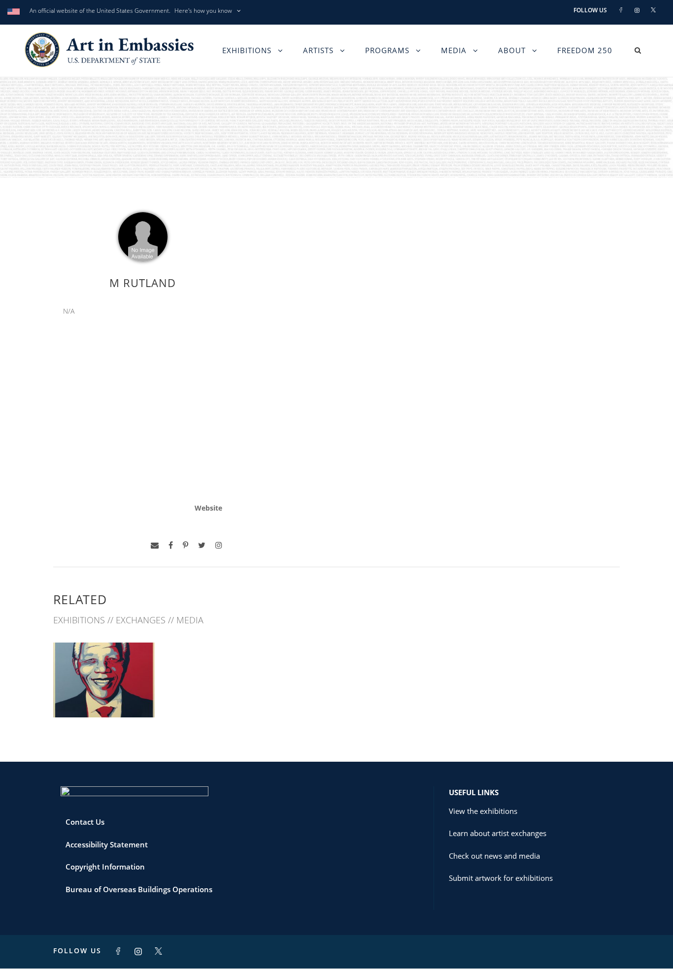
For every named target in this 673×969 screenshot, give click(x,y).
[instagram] (218, 545)
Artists (318, 50)
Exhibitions (246, 50)
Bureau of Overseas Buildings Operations (139, 889)
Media (454, 50)
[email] (155, 545)
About (512, 50)
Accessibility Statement (107, 844)
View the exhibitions (483, 811)
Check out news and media (494, 856)
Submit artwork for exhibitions (501, 878)
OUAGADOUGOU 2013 (104, 695)
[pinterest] (185, 545)
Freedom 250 (584, 50)
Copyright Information (105, 867)
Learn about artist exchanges (497, 833)
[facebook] (170, 545)
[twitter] (201, 545)
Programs (387, 50)
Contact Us (85, 822)
